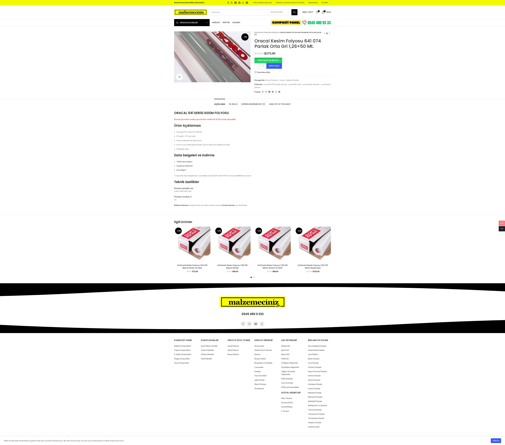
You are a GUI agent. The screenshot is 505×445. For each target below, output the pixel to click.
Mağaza (275, 32)
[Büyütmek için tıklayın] (179, 77)
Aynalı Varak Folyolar (316, 350)
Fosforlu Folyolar (314, 367)
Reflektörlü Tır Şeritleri (317, 405)
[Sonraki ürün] (329, 33)
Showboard (259, 388)
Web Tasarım (286, 398)
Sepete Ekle (274, 66)
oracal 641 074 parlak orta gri (275, 84)
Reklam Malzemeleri (262, 32)
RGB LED (285, 358)
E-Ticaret (285, 411)
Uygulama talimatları (184, 166)
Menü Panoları (260, 384)
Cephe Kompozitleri (182, 350)
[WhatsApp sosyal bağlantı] (243, 3)
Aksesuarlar (259, 346)
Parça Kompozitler (181, 363)
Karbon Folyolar (314, 375)
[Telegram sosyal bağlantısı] (247, 3)
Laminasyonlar (314, 427)
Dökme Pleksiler (207, 354)
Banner (257, 354)
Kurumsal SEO (287, 402)
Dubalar (257, 371)
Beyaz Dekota (233, 354)
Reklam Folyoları (292, 80)
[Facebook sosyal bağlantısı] (228, 3)
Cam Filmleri (313, 354)
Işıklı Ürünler (259, 380)
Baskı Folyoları (313, 358)
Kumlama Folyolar (315, 384)
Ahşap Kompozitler (182, 358)
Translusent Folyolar (316, 414)
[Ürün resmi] (192, 245)
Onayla (496, 441)
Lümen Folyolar (314, 388)
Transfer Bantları (315, 410)
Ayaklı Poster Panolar (263, 350)
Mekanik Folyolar (315, 393)
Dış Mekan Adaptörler (290, 367)
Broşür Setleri (260, 358)
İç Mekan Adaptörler (289, 363)
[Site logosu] (190, 12)
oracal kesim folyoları (311, 84)
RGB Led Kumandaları (290, 387)
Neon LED (285, 354)
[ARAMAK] (294, 12)
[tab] (219, 103)
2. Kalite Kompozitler (182, 354)
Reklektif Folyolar (315, 401)
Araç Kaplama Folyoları (317, 346)
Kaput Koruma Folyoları (317, 371)
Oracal (282, 80)
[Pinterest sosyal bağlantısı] (239, 3)
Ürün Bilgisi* (181, 170)
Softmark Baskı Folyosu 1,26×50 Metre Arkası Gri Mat (272, 266)
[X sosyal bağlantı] (232, 3)
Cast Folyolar (313, 363)
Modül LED (285, 346)
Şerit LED (285, 350)
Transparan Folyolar (316, 418)
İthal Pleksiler (206, 358)
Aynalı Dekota (233, 346)
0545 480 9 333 (253, 314)
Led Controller (287, 383)
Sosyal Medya (286, 407)
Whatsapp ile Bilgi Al (268, 60)
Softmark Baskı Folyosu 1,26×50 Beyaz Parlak (232, 266)
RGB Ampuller (287, 378)
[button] (268, 60)
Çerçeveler (259, 367)
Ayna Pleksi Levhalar (209, 346)
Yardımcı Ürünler (314, 422)
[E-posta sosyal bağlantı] (236, 3)
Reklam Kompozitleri (182, 346)
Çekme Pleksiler (207, 350)
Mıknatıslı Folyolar (315, 397)
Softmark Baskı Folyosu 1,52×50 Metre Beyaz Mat (313, 266)
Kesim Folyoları (272, 80)
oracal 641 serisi (294, 84)
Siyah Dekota (233, 350)
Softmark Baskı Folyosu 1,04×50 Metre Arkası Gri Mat (192, 266)
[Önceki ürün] (324, 33)
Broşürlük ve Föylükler (263, 363)
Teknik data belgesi (184, 161)
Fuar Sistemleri (260, 375)
